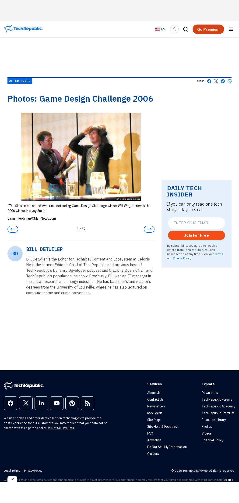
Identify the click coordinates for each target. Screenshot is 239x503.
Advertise (154, 440)
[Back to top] (229, 488)
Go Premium (208, 29)
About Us (154, 393)
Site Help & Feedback (163, 427)
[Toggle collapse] (12, 479)
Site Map (153, 420)
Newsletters (156, 406)
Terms (218, 254)
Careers (153, 454)
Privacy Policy (182, 258)
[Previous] (12, 229)
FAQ (150, 433)
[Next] (149, 229)
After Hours (19, 80)
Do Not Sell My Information (167, 447)
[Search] (185, 29)
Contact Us (155, 399)
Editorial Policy (212, 440)
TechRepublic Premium (218, 413)
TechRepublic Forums (217, 399)
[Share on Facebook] (209, 81)
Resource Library (214, 420)
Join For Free (196, 235)
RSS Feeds (154, 413)
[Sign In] (174, 29)
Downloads (210, 393)
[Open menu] (231, 29)
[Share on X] (216, 81)
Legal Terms (12, 471)
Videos (207, 433)
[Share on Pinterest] (223, 81)
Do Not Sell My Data (60, 428)
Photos (207, 427)
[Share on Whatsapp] (230, 81)
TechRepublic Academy (218, 406)
